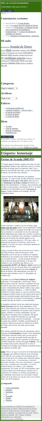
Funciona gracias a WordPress (12, 419)
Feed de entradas (12, 128)
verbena (11, 63)
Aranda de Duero (21, 46)
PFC (2, 58)
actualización (5, 47)
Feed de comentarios (13, 131)
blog (8, 50)
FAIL (28, 50)
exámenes (23, 50)
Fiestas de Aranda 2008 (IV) (17, 159)
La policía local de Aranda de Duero (24, 25)
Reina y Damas (25, 415)
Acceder (9, 126)
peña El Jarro (28, 55)
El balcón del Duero (13, 112)
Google (3, 53)
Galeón (3, 413)
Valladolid (4, 63)
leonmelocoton (11, 32)
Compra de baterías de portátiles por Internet (21, 33)
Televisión (15, 61)
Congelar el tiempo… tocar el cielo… (19, 110)
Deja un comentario (14, 417)
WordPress (29, 63)
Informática (28, 53)
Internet (4, 55)
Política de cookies (31, 147)
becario (3, 50)
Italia (10, 55)
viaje (18, 63)
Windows (23, 63)
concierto (16, 50)
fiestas (33, 50)
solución (20, 58)
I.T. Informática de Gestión (14, 53)
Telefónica (29, 58)
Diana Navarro (14, 411)
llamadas (15, 55)
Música (21, 409)
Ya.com (4, 65)
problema (10, 57)
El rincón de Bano (12, 114)
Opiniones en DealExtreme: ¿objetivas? (24, 36)
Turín (22, 61)
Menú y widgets (7, 11)
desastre (6, 354)
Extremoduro (25, 411)
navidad (21, 55)
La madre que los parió (23, 413)
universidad (28, 61)
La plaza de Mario (12, 117)
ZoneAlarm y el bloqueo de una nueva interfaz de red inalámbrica (22, 29)
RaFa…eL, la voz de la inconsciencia (14, 3)
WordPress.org (11, 133)
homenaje (10, 413)
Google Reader (23, 23)
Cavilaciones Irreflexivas (15, 108)
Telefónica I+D (5, 61)
